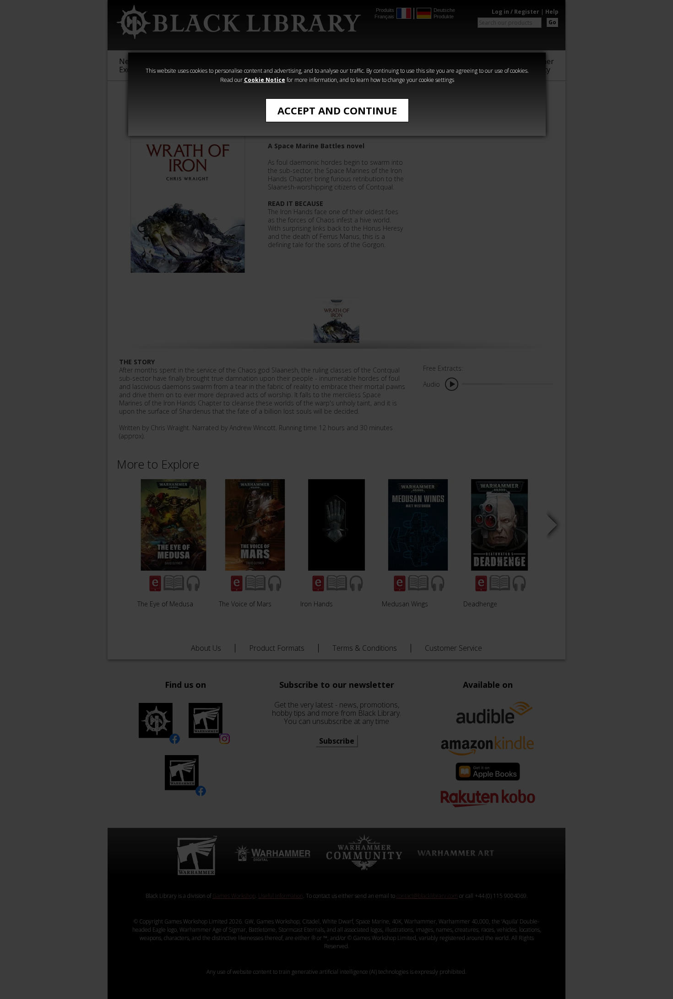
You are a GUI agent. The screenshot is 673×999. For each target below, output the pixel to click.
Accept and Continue (337, 110)
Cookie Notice (264, 80)
